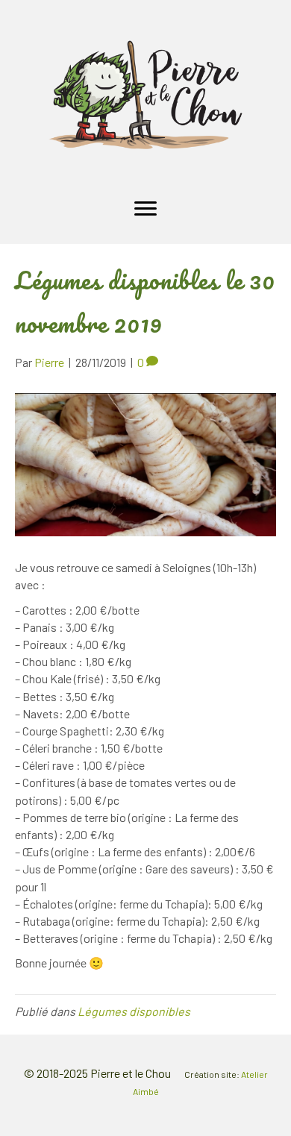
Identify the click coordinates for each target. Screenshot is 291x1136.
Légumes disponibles (134, 1011)
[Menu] (145, 209)
